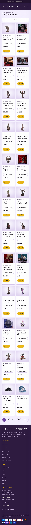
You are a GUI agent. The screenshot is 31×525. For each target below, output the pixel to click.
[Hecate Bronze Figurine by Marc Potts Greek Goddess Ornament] (22, 258)
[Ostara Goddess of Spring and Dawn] (8, 291)
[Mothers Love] (22, 389)
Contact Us (5, 448)
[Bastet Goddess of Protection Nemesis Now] (22, 127)
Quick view (8, 43)
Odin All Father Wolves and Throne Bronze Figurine (8, 71)
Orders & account (6, 471)
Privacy (4, 480)
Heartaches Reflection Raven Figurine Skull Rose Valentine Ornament (22, 366)
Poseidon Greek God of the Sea (22, 235)
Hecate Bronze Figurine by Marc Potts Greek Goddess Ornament (22, 268)
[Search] (24, 6)
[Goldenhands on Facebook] (3, 440)
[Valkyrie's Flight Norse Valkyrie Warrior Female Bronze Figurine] (8, 258)
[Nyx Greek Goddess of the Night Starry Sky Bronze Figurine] (22, 159)
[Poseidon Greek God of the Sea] (22, 225)
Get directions (9, 509)
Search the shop (6, 468)
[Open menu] (3, 6)
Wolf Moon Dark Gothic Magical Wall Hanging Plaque (7, 334)
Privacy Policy (5, 451)
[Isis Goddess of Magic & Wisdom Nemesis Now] (22, 94)
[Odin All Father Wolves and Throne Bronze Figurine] (8, 61)
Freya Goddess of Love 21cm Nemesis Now (8, 235)
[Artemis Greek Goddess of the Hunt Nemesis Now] (8, 94)
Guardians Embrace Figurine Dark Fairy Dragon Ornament (22, 301)
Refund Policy (5, 454)
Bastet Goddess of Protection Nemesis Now (22, 137)
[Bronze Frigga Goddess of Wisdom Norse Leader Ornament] (22, 28)
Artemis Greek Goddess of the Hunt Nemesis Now (8, 104)
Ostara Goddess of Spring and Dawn (8, 301)
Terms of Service (6, 460)
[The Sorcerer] (8, 356)
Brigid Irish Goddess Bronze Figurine (7, 137)
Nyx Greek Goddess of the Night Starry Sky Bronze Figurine (22, 170)
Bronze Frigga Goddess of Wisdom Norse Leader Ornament (22, 39)
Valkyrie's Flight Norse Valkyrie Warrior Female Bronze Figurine (8, 268)
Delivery (4, 474)
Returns (4, 477)
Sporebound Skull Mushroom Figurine (21, 334)
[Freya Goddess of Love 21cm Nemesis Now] (8, 225)
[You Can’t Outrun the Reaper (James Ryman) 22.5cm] (8, 389)
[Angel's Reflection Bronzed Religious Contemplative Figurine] (8, 159)
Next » (25, 420)
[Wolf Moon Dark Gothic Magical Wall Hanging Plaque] (8, 323)
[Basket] (27, 6)
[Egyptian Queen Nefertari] (8, 192)
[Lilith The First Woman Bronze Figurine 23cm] (22, 61)
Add (7, 51)
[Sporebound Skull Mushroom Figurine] (22, 323)
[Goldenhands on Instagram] (7, 440)
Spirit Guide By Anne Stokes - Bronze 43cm (8, 39)
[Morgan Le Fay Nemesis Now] (22, 192)
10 (19, 420)
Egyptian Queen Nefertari (6, 202)
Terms (3, 483)
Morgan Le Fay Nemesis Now (22, 202)
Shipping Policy (6, 457)
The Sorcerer (7, 366)
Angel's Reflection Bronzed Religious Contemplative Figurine (8, 170)
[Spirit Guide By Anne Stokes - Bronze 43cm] (8, 28)
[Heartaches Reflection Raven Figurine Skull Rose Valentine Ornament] (22, 356)
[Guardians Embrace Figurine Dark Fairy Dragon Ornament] (22, 291)
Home (3, 12)
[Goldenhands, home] (12, 6)
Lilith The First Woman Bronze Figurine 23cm (22, 71)
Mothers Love (22, 398)
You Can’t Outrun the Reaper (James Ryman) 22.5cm (8, 399)
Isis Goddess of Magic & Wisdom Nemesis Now (22, 104)
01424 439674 (6, 505)
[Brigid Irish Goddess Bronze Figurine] (8, 127)
